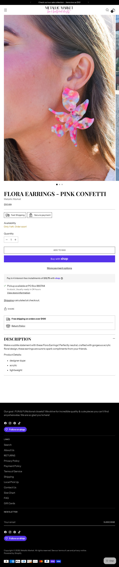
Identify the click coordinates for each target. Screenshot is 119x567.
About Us (9, 450)
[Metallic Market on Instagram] (10, 424)
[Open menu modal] (5, 10)
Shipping (9, 300)
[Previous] (30, 2)
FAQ (6, 498)
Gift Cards (9, 503)
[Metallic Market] (59, 10)
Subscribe (109, 522)
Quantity (9, 233)
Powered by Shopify (12, 553)
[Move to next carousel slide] (112, 392)
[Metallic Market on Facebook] (5, 424)
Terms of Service (13, 471)
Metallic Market (12, 199)
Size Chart (9, 492)
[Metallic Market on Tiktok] (19, 424)
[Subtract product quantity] (6, 240)
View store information (18, 293)
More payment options (59, 268)
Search (8, 444)
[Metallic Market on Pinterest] (15, 424)
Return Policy (18, 326)
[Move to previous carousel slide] (105, 392)
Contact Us (10, 487)
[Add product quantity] (15, 240)
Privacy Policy (11, 460)
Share (11, 309)
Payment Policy (12, 466)
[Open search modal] (107, 10)
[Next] (88, 2)
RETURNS (9, 455)
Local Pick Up (11, 482)
